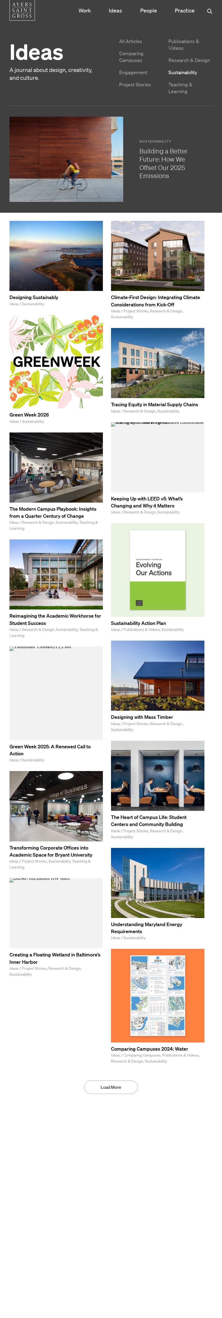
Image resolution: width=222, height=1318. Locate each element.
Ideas (115, 10)
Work (85, 10)
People (148, 10)
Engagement (133, 72)
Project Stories (135, 84)
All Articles (130, 41)
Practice (185, 10)
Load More (111, 1087)
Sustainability (182, 72)
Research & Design (189, 60)
